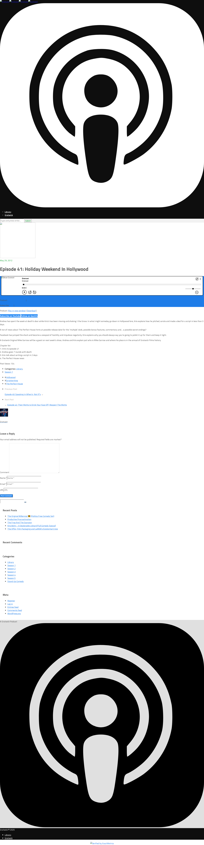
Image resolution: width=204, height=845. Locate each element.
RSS (11, 305)
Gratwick (9, 215)
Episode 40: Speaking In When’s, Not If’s (23, 394)
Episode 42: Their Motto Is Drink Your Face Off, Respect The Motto (37, 404)
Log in (10, 604)
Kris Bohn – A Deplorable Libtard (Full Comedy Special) (31, 525)
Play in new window (17, 300)
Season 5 (11, 578)
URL (2, 489)
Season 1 (9, 372)
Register (11, 600)
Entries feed (12, 607)
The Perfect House (14, 383)
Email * (3, 484)
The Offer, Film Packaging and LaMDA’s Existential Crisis (32, 528)
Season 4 (11, 575)
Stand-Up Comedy (15, 581)
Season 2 (11, 568)
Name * (3, 478)
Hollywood (10, 377)
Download (31, 300)
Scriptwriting (12, 380)
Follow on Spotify (29, 315)
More (17, 305)
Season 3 (11, 571)
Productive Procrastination (19, 519)
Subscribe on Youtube (10, 315)
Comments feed (14, 610)
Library (8, 211)
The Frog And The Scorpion (19, 522)
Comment (4, 472)
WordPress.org (14, 613)
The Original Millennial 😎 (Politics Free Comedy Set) (30, 516)
